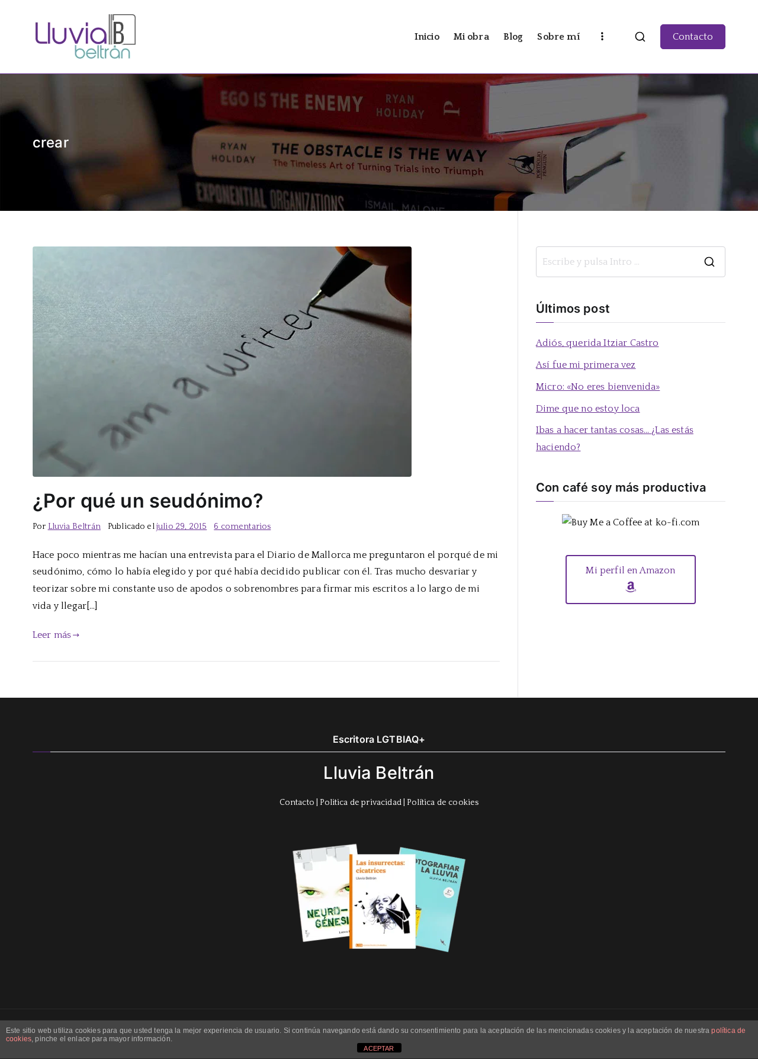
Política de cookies (442, 802)
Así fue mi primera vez (586, 365)
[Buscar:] (631, 262)
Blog (513, 36)
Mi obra (471, 36)
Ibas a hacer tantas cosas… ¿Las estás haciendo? (614, 439)
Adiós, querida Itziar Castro (597, 343)
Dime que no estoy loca (588, 408)
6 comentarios (242, 526)
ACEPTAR (379, 1048)
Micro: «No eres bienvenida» (598, 386)
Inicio (427, 36)
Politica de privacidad (361, 802)
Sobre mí (558, 36)
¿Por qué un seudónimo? (148, 500)
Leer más (52, 635)
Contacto (693, 36)
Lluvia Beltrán (74, 526)
